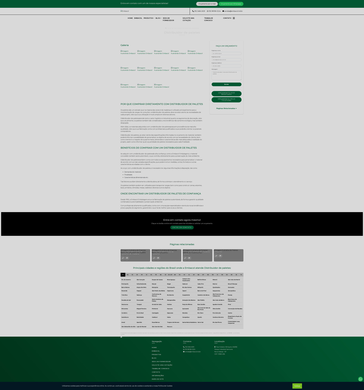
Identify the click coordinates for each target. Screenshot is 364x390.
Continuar (297, 386)
